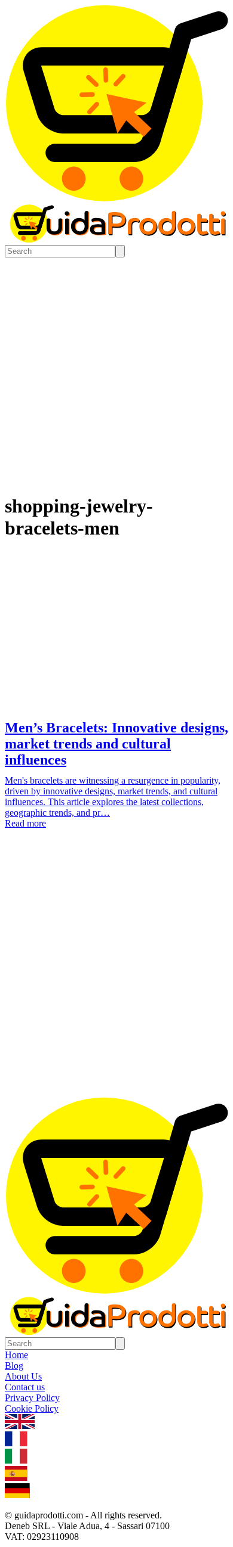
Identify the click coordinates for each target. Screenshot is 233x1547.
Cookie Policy (32, 1408)
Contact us (25, 1387)
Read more (25, 823)
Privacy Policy (32, 1398)
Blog (14, 1365)
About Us (23, 1376)
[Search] (120, 251)
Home (16, 1355)
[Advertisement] (116, 975)
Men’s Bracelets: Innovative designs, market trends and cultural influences (116, 744)
